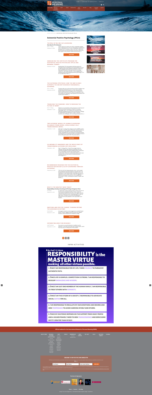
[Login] (101, 4)
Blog (90, 7)
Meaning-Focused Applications (55, 8)
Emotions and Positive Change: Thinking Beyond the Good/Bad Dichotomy (64, 208)
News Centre (79, 8)
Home (78, 1)
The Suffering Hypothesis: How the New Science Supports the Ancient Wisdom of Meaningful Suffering (64, 84)
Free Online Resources (51, 352)
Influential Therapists (51, 349)
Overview (51, 338)
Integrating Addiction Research (58, 223)
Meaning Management (51, 342)
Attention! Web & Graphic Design (80, 391)
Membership (73, 7)
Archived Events (96, 8)
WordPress (90, 391)
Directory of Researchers (59, 347)
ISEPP (61, 7)
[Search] (103, 4)
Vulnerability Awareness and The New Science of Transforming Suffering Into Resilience (65, 145)
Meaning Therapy (51, 339)
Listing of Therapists (51, 347)
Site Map (81, 389)
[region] (76, 285)
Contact (101, 1)
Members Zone (73, 337)
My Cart (84, 7)
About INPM (50, 7)
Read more (71, 54)
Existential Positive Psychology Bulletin (59, 343)
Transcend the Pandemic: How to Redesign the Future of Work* (64, 105)
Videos (67, 7)
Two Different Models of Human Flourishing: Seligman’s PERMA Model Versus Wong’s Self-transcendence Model (63, 125)
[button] (2, 285)
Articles (53, 33)
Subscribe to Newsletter (89, 1)
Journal (102, 7)
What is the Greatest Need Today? (59, 187)
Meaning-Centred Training (51, 344)
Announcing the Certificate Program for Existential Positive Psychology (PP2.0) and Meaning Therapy (62, 62)
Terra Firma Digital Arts (67, 391)
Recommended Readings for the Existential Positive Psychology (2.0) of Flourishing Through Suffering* (65, 166)
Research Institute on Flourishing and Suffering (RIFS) (58, 339)
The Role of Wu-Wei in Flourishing (59, 43)
